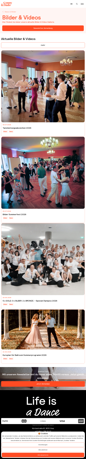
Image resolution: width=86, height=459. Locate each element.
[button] (82, 4)
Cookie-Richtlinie (77, 438)
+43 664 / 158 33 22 (43, 431)
